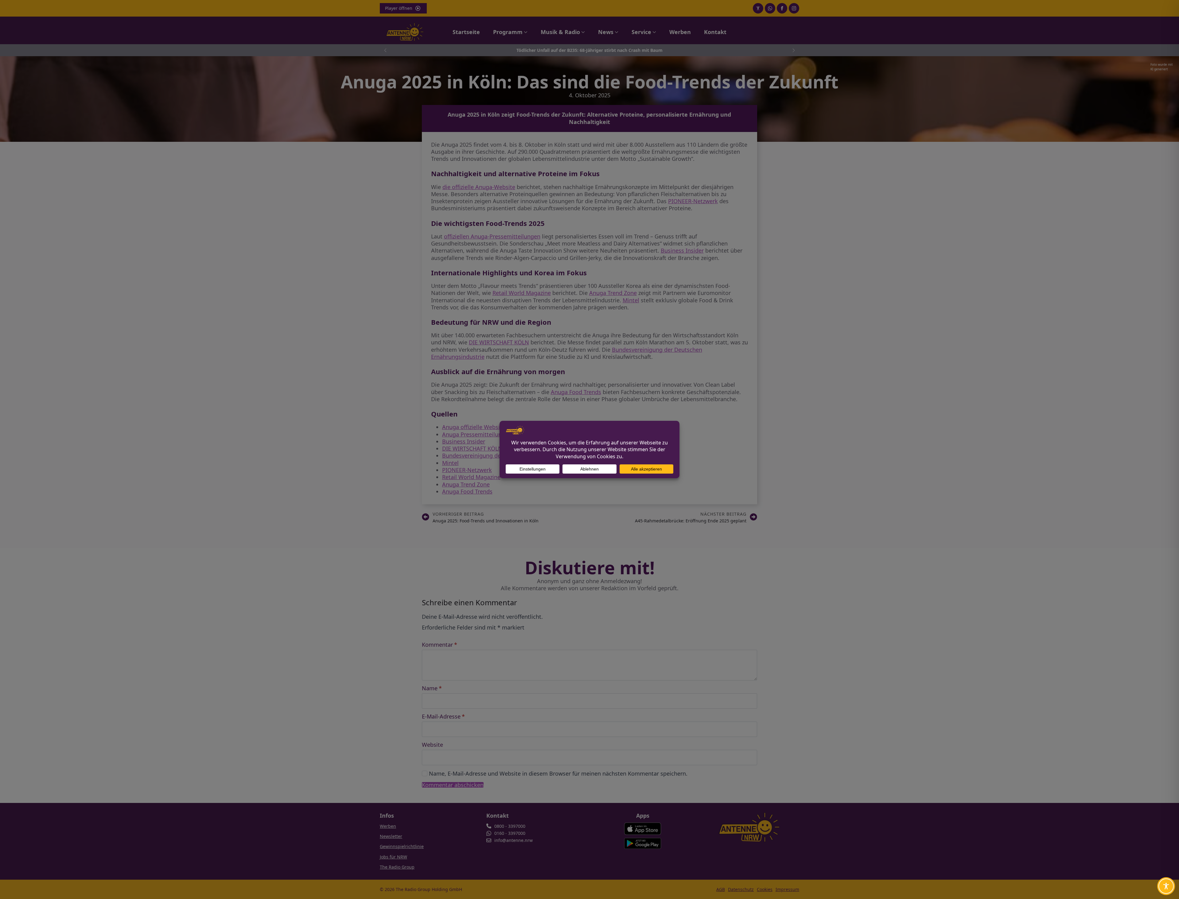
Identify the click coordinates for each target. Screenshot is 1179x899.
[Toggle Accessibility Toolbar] (1166, 886)
